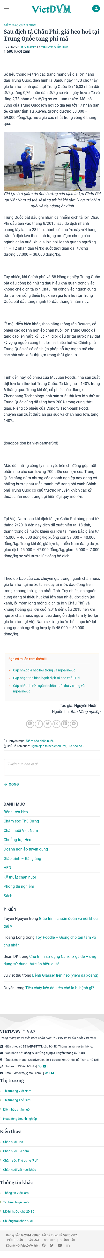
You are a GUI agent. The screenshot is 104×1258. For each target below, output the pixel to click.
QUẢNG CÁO (67, 1240)
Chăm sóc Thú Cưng (21, 821)
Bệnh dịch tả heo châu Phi (48, 746)
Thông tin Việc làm (16, 1193)
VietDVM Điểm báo (54, 46)
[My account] (96, 9)
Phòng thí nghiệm (19, 886)
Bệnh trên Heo (16, 812)
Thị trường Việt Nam (17, 1091)
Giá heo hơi (75, 746)
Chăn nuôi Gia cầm (16, 1151)
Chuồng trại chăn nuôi (18, 1221)
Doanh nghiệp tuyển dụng (26, 849)
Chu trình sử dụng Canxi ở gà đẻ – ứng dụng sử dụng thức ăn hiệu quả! (50, 960)
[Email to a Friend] (56, 724)
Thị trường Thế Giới (16, 1100)
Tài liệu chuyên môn (16, 1202)
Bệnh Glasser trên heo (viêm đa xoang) (65, 975)
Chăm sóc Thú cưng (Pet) (20, 1160)
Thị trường (12, 1080)
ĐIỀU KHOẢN (15, 1240)
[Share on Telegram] (74, 724)
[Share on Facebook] (39, 724)
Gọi (40, 1066)
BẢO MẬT (33, 1240)
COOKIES (49, 1240)
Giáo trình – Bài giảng (22, 858)
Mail (47, 1073)
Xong (14, 784)
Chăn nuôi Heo (13, 1142)
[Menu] (6, 8)
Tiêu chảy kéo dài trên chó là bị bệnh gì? (59, 988)
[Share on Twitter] (48, 724)
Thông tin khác (16, 1182)
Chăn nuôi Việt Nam (21, 830)
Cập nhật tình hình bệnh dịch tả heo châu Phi (46, 678)
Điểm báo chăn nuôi (20, 25)
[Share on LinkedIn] (65, 724)
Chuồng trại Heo (17, 840)
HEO (7, 867)
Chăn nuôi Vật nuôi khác (19, 1169)
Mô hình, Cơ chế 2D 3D (19, 1211)
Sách (8, 896)
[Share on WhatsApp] (30, 724)
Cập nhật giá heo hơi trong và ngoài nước (44, 670)
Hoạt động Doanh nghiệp (20, 1118)
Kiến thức (10, 1131)
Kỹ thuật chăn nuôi (20, 877)
